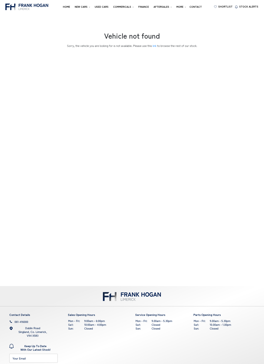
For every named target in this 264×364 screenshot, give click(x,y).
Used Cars (101, 6)
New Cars (81, 6)
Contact (195, 6)
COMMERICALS (122, 6)
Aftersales (161, 6)
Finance (143, 6)
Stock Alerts (248, 6)
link (154, 45)
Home (66, 6)
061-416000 (21, 321)
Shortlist (225, 6)
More (179, 6)
